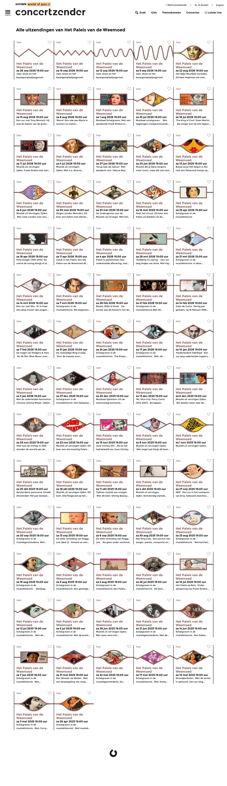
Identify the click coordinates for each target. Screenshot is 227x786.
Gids (154, 12)
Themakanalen (171, 12)
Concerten (192, 12)
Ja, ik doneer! (201, 5)
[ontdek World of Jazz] (39, 4)
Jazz (18, 42)
